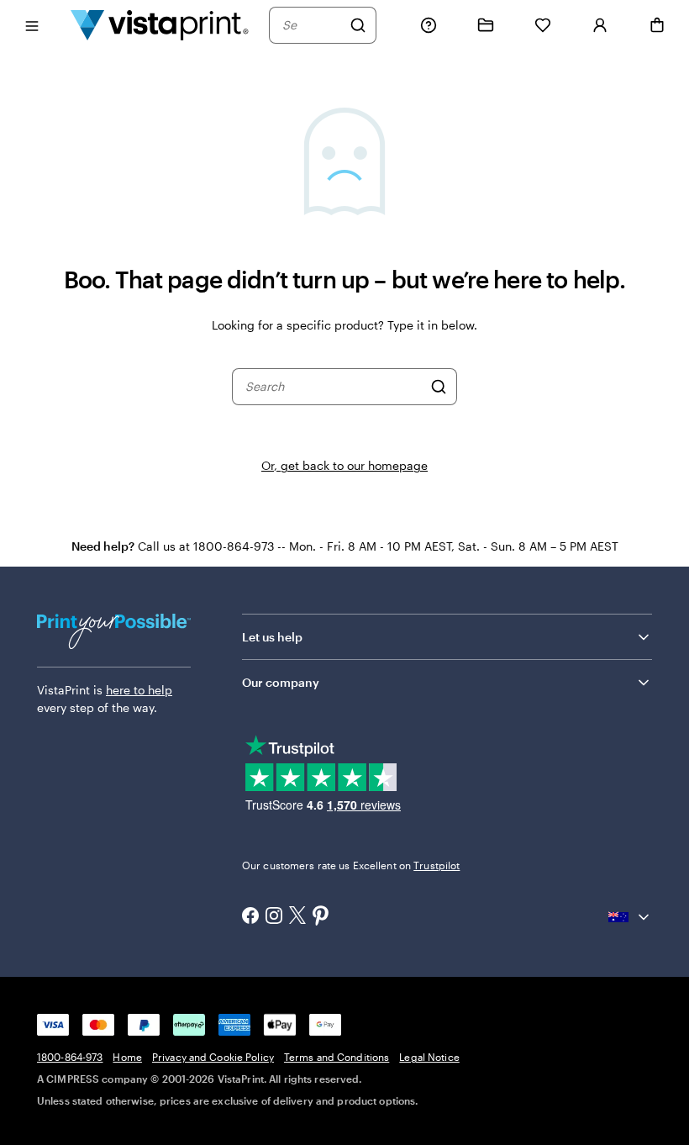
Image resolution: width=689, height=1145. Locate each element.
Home (127, 1057)
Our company (280, 682)
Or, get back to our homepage (344, 465)
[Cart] (657, 25)
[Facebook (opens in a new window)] (250, 917)
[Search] (358, 25)
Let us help (272, 637)
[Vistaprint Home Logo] (160, 25)
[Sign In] (599, 25)
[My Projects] (485, 25)
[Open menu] (31, 24)
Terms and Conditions (336, 1057)
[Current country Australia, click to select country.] (630, 917)
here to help (139, 690)
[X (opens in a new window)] (297, 916)
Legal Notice (429, 1057)
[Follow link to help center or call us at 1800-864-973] (428, 25)
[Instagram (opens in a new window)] (274, 917)
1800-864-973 (70, 1057)
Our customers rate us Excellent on (351, 865)
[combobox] (311, 25)
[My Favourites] (542, 25)
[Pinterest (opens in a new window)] (321, 917)
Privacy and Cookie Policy (213, 1057)
